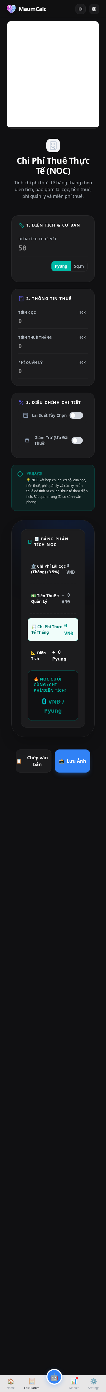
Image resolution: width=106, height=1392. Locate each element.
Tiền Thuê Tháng (52, 337)
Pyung (61, 266)
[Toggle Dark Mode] (80, 9)
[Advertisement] (53, 74)
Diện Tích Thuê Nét (37, 239)
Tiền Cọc (52, 312)
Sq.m (79, 266)
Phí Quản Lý (52, 363)
